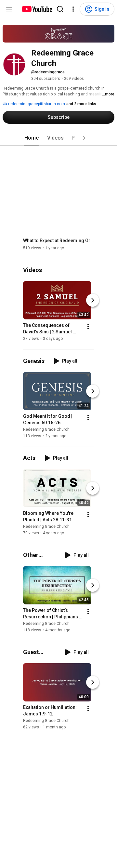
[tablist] (58, 138)
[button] (84, 138)
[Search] (60, 9)
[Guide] (9, 9)
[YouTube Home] (37, 9)
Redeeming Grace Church (46, 429)
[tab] (31, 138)
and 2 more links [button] (81, 104)
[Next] (92, 300)
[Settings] (73, 9)
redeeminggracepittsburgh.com (36, 104)
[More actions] (88, 326)
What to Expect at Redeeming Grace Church (58, 240)
